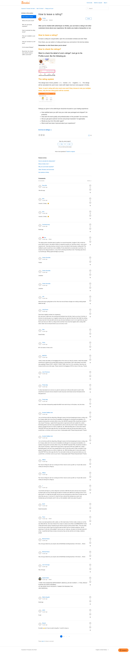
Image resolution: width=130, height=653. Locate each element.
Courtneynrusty (46, 224)
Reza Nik (44, 185)
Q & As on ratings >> (45, 130)
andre (43, 610)
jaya (43, 198)
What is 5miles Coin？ (43, 164)
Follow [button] (88, 18)
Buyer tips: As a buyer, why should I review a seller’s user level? (27, 52)
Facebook (39, 135)
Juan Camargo (46, 564)
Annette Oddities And (47, 412)
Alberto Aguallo (46, 597)
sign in (43, 641)
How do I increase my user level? (28, 42)
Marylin (44, 623)
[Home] (25, 3)
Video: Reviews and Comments (46, 169)
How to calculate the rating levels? (28, 31)
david (43, 504)
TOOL (43, 342)
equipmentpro (45, 578)
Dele (43, 329)
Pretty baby (45, 385)
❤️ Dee (44, 237)
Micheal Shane (46, 538)
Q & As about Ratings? (27, 47)
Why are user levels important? (27, 25)
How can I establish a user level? (28, 36)
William (44, 459)
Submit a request (98, 2)
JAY (43, 296)
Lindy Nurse (45, 309)
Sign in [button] (105, 2)
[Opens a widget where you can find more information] (123, 650)
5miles (44, 18)
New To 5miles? (40, 8)
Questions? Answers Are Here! (28, 8)
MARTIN (44, 355)
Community (89, 2)
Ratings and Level (49, 8)
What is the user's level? (28, 20)
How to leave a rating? (27, 16)
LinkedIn (44, 135)
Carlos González (46, 257)
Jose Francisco (46, 372)
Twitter (42, 135)
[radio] (61, 144)
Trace (43, 517)
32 (91, 135)
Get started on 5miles (43, 172)
